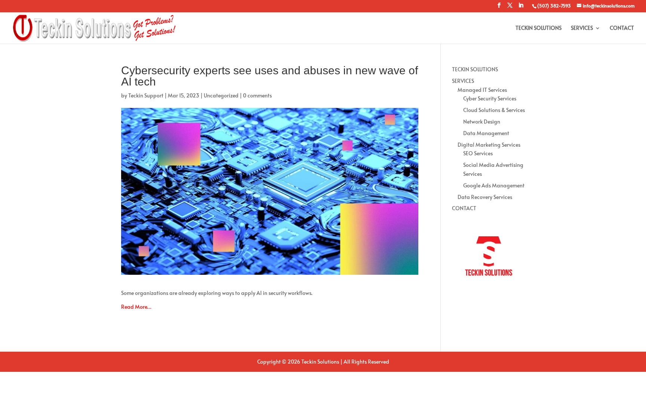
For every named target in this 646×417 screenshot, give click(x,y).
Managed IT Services (482, 89)
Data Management (486, 133)
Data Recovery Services (485, 196)
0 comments (257, 95)
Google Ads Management (494, 185)
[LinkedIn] (520, 7)
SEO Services (478, 153)
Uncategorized (221, 95)
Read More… (136, 306)
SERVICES (582, 28)
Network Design (481, 121)
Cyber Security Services (489, 98)
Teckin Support (145, 95)
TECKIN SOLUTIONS (539, 28)
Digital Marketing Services (489, 144)
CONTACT (622, 28)
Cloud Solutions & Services (494, 109)
